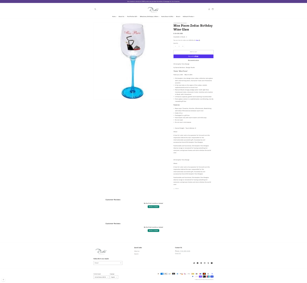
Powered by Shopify (209, 279)
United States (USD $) (100, 277)
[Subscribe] (120, 263)
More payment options (193, 60)
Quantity (175, 43)
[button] (95, 9)
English (113, 277)
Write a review (153, 206)
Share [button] (177, 188)
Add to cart (193, 52)
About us (136, 251)
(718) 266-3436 (185, 251)
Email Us (178, 253)
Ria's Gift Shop (201, 279)
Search (136, 254)
